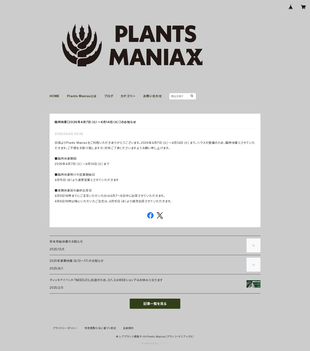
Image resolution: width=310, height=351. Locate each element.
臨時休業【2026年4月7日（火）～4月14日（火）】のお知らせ (95, 122)
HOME (54, 96)
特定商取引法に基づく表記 (100, 328)
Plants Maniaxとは (82, 96)
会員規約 (128, 328)
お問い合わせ (152, 96)
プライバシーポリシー (65, 328)
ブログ (108, 96)
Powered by (150, 343)
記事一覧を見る (155, 304)
